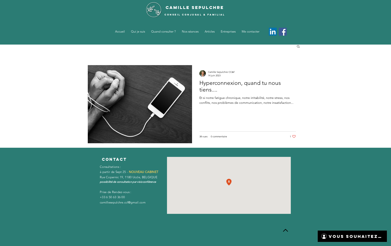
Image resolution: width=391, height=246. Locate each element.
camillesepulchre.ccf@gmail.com (123, 202)
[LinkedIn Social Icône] (273, 32)
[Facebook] (283, 32)
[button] (298, 47)
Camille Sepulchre (195, 7)
